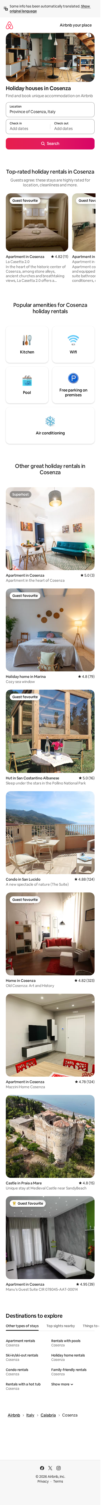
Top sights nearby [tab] (60, 1326)
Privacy (43, 1481)
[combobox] (50, 112)
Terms (58, 1481)
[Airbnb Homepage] (9, 25)
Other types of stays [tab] (22, 1326)
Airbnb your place (76, 25)
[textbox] (28, 129)
